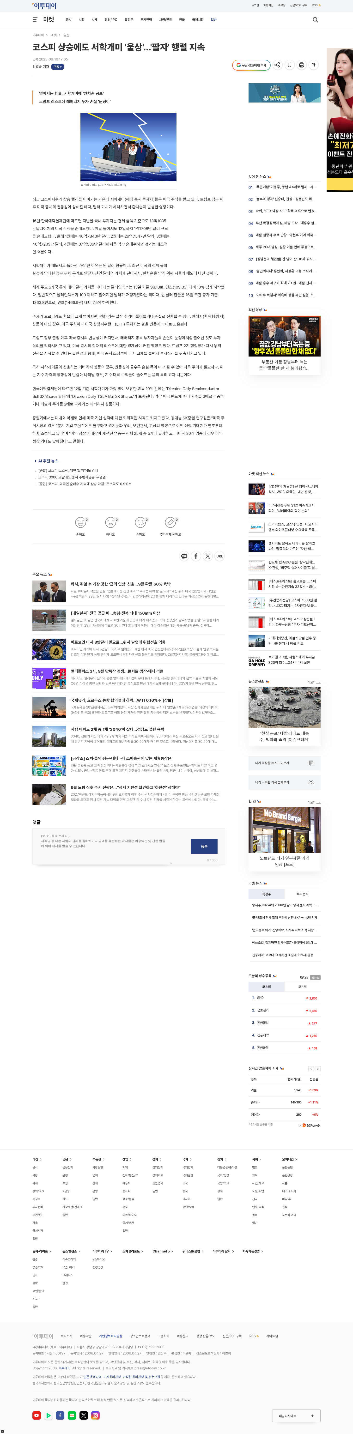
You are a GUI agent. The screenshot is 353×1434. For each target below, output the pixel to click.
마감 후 (286, 1199)
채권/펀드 (165, 20)
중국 (185, 1191)
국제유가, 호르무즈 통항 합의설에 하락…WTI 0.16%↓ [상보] (122, 700)
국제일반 (188, 1175)
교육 (254, 1175)
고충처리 (163, 1336)
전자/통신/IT (130, 1175)
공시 (69, 20)
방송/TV (37, 1267)
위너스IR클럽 (191, 1251)
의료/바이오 (129, 1215)
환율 (182, 20)
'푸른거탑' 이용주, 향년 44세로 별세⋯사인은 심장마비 (294, 187)
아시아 (186, 1199)
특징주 (129, 20)
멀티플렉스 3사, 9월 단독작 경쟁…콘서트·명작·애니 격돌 (117, 671)
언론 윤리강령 (92, 1377)
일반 (214, 20)
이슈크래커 (69, 1259)
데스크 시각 (289, 1191)
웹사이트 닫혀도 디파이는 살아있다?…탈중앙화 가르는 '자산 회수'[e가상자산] (291, 549)
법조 (254, 1167)
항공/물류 (128, 1199)
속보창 (281, 5)
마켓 (48, 19)
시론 (284, 1183)
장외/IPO (111, 20)
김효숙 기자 (40, 67)
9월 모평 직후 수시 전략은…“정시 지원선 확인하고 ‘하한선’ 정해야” (126, 787)
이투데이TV (100, 1251)
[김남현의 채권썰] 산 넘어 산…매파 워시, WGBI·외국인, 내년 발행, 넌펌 (293, 492)
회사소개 (66, 1336)
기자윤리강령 (112, 1377)
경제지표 (157, 1175)
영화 (35, 1275)
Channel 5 (161, 1251)
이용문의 (183, 1336)
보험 (65, 1183)
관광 (35, 1259)
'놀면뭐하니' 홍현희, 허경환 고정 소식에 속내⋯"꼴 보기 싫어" (299, 271)
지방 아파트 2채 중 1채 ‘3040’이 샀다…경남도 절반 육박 (117, 729)
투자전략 (146, 20)
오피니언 (288, 1159)
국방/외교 (223, 1183)
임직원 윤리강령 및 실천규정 (141, 1377)
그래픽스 (67, 1275)
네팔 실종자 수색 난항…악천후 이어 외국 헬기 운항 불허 (295, 235)
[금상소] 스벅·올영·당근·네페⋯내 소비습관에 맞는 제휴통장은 (121, 758)
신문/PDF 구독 (298, 5)
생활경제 (157, 1183)
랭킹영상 (97, 1267)
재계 (125, 1167)
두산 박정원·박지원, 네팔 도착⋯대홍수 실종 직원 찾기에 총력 (299, 223)
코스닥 (302, 987)
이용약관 (85, 1336)
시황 (82, 20)
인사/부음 (258, 1207)
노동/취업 (258, 1191)
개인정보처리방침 (110, 1336)
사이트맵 (272, 1336)
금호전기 (263, 1010)
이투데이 (38, 35)
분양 (95, 1191)
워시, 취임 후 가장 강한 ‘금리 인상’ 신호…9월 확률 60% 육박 (121, 584)
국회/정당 (223, 1175)
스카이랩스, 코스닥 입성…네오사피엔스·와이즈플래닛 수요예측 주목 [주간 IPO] (293, 530)
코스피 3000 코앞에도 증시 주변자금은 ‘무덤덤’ (72, 477)
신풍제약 (263, 1035)
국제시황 (198, 20)
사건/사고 (258, 1183)
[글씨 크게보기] (314, 65)
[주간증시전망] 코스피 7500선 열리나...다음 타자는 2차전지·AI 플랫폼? (292, 606)
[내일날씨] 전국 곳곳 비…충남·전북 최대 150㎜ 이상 (115, 613)
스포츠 (36, 1299)
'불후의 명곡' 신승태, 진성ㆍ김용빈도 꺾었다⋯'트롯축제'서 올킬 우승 (304, 199)
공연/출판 (38, 1291)
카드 (65, 1199)
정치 (220, 1159)
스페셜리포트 (131, 1251)
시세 (94, 20)
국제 (185, 1159)
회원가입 (268, 5)
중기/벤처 (128, 1223)
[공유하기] (278, 65)
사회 (255, 1159)
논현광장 (287, 1175)
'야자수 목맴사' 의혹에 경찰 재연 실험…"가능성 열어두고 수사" (300, 295)
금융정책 (67, 1167)
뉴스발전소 (69, 1251)
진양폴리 (263, 1023)
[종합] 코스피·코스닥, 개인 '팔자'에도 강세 (68, 470)
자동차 (126, 1183)
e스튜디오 (98, 1259)
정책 (95, 1183)
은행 (65, 1175)
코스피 (266, 987)
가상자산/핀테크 (72, 1207)
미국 (185, 1183)
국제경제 (188, 1167)
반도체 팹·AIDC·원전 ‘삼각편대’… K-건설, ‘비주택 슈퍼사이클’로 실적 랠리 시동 (293, 568)
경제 (155, 1159)
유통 (125, 1207)
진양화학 (263, 1048)
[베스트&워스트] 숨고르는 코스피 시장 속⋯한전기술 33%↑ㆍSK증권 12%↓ (292, 587)
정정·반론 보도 (205, 1336)
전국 (254, 1199)
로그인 (255, 5)
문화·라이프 (40, 1251)
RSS (315, 5)
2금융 (66, 1191)
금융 (65, 1159)
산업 (125, 1159)
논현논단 (287, 1167)
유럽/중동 (188, 1207)
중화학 (126, 1191)
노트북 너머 (289, 1215)
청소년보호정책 (140, 1336)
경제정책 (157, 1167)
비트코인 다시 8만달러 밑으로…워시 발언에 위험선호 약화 (118, 642)
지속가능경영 (251, 1251)
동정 (254, 1215)
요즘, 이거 (68, 1267)
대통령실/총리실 (227, 1167)
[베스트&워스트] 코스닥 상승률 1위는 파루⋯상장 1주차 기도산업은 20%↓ (292, 625)
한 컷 (65, 1283)
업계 (95, 1175)
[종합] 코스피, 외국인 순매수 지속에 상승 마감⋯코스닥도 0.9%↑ (85, 484)
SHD (260, 998)
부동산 (96, 1159)
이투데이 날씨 (222, 1251)
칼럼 (284, 1207)
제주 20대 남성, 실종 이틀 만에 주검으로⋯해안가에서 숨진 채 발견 (303, 247)
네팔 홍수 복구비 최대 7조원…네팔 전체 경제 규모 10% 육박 (298, 283)
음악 (35, 1283)
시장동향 (97, 1167)
